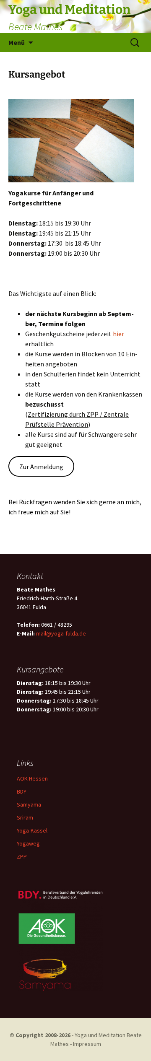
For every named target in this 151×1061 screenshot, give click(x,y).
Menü (16, 42)
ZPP (22, 856)
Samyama (29, 804)
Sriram (25, 817)
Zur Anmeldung (41, 466)
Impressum (87, 1044)
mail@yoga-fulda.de (61, 633)
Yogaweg (28, 843)
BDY (21, 791)
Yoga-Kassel (32, 830)
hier (118, 333)
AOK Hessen (32, 778)
